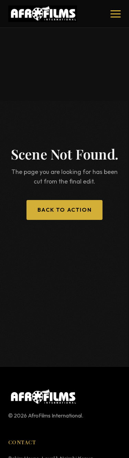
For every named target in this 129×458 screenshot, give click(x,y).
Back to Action (64, 209)
